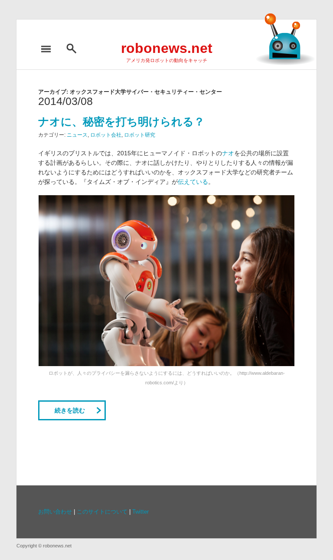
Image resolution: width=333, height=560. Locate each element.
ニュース (77, 135)
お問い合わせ (55, 512)
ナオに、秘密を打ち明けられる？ (121, 121)
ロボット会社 (105, 135)
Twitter (140, 512)
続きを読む (70, 410)
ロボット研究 (139, 135)
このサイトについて (102, 512)
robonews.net (166, 48)
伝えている (193, 181)
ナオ (228, 153)
